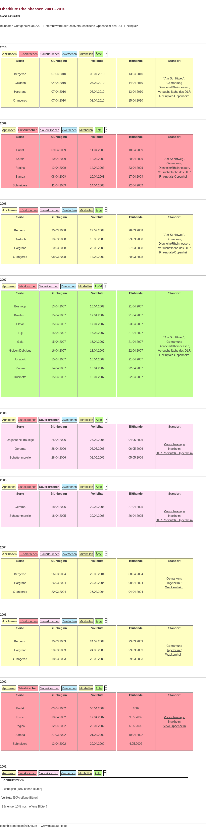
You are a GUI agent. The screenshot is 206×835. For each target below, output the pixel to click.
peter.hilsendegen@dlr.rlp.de (18, 825)
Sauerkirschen (49, 54)
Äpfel (99, 54)
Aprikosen (8, 130)
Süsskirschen (28, 54)
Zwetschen (69, 54)
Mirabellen (86, 54)
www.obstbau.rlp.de (54, 825)
